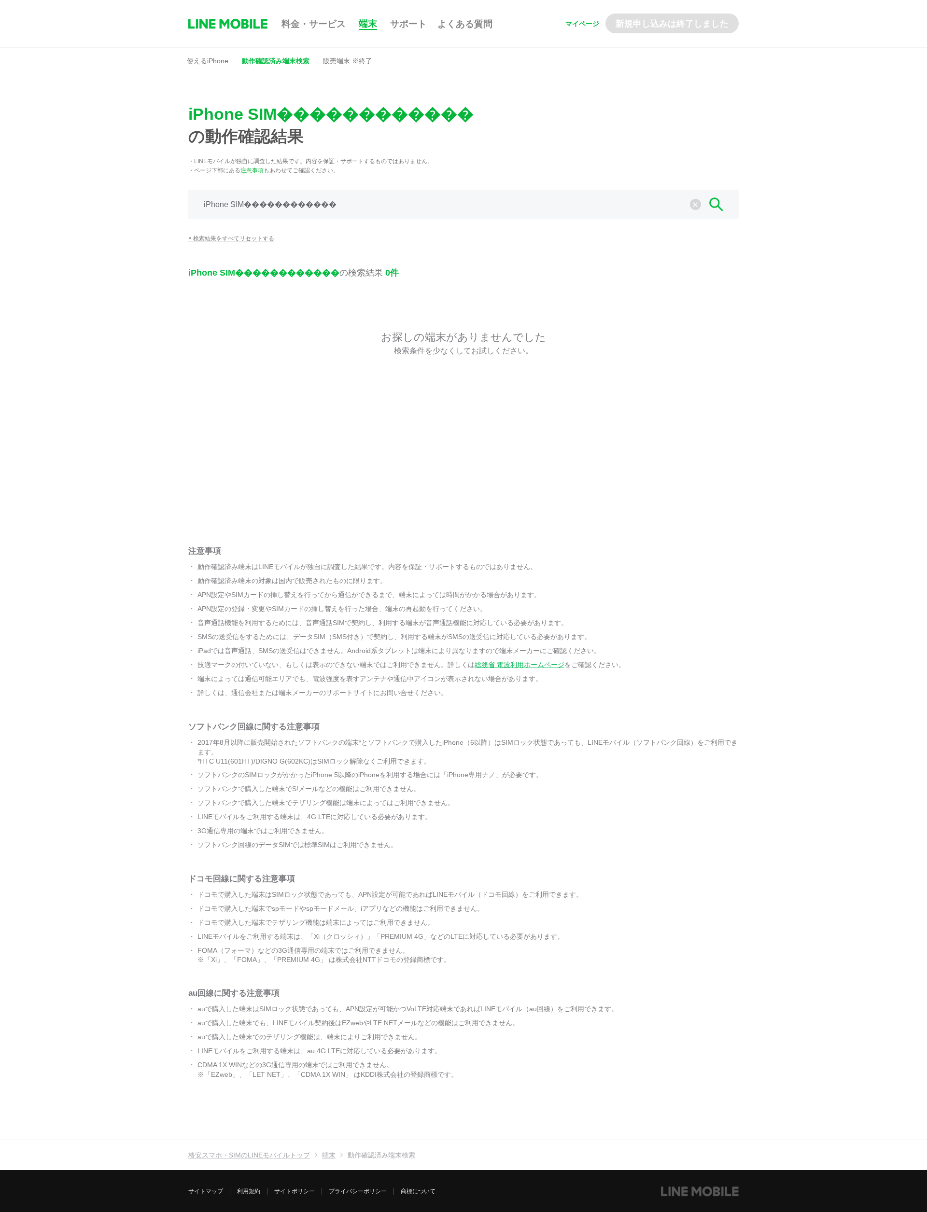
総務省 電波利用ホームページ (519, 665)
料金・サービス (313, 24)
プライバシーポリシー (358, 1191)
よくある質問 (464, 24)
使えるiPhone (207, 61)
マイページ (582, 24)
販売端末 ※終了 (347, 61)
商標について (418, 1191)
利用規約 (248, 1191)
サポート (408, 24)
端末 (368, 23)
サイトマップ (205, 1191)
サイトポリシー (294, 1191)
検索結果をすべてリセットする (233, 238)
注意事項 (252, 170)
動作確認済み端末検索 (275, 61)
